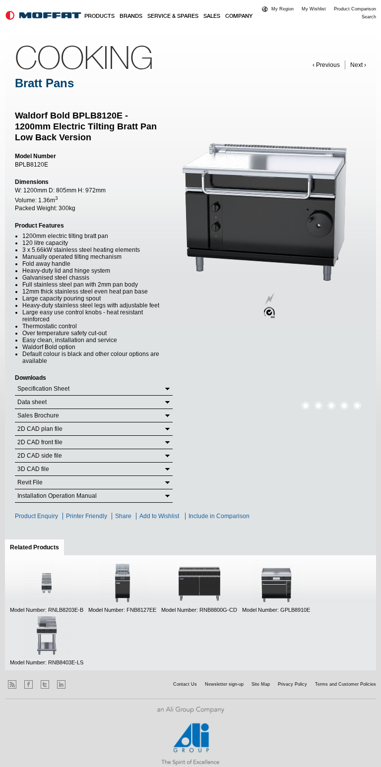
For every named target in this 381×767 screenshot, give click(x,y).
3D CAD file (33, 469)
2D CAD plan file (40, 428)
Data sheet (32, 402)
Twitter (45, 684)
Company (239, 16)
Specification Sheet (43, 388)
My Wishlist (314, 8)
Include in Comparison (220, 516)
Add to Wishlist (159, 516)
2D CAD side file (39, 455)
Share (123, 516)
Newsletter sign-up (224, 684)
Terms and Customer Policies (345, 684)
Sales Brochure (38, 415)
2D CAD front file (40, 442)
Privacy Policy (292, 684)
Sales (211, 16)
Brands (131, 16)
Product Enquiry (36, 516)
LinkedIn (61, 684)
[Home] (43, 15)
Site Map (261, 684)
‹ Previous (326, 64)
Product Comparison (355, 8)
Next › (358, 64)
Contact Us (185, 684)
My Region (282, 8)
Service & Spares (172, 16)
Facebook (28, 684)
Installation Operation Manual (57, 495)
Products (99, 16)
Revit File (30, 482)
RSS (12, 684)
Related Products (37, 547)
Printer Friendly (86, 516)
